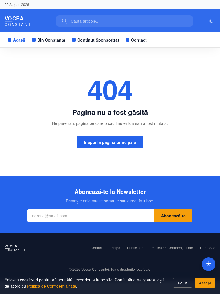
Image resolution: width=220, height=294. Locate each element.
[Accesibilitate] (208, 264)
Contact (139, 40)
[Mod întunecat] (211, 21)
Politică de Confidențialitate (171, 247)
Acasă (19, 40)
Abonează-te (173, 215)
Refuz (182, 282)
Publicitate (135, 247)
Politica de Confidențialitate (51, 286)
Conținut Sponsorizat (98, 40)
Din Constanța (51, 40)
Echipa (114, 247)
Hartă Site (207, 247)
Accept (205, 282)
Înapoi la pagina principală (110, 142)
